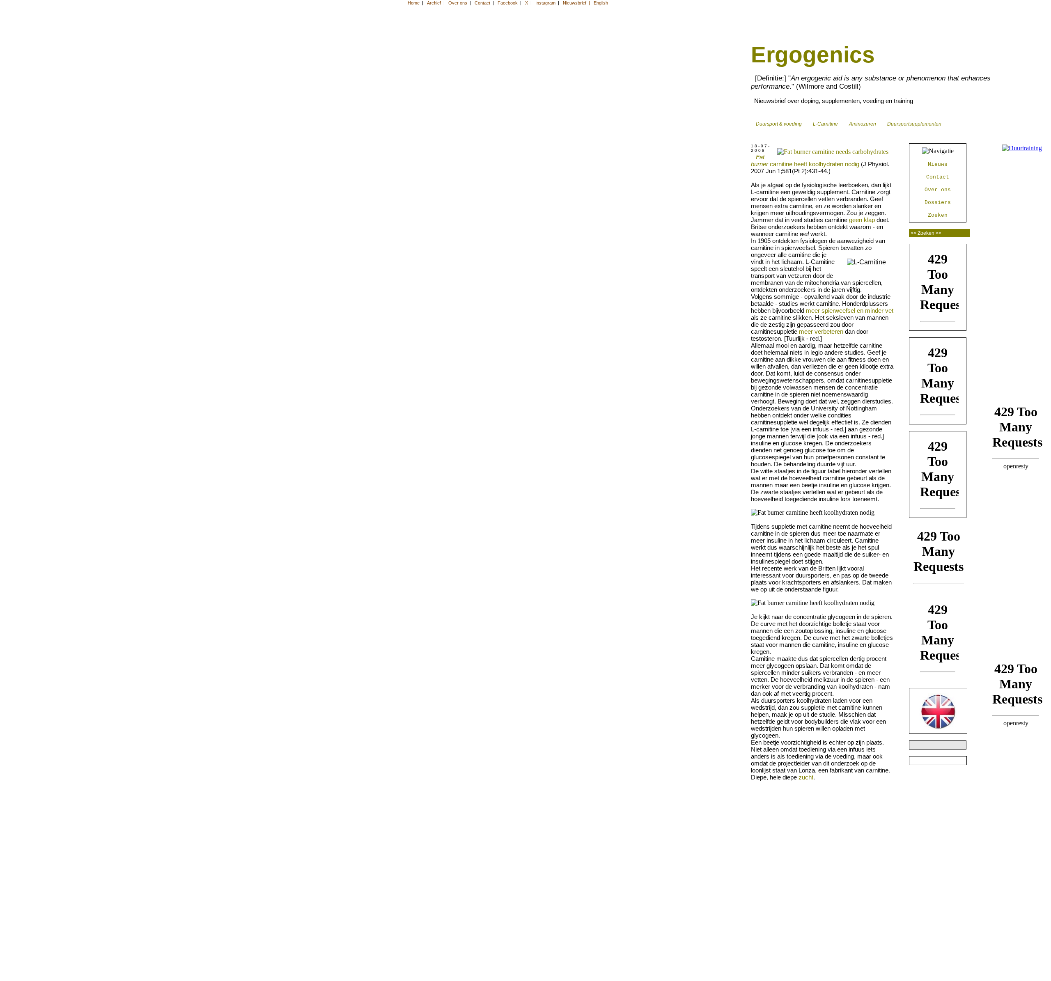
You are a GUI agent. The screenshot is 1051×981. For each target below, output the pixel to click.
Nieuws (938, 164)
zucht (806, 777)
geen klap (862, 219)
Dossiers (938, 202)
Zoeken (938, 215)
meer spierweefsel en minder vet (849, 310)
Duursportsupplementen (913, 124)
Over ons (938, 190)
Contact (937, 177)
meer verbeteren (821, 331)
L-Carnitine (824, 124)
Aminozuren (861, 124)
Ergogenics (813, 54)
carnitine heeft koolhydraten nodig (805, 160)
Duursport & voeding (777, 124)
